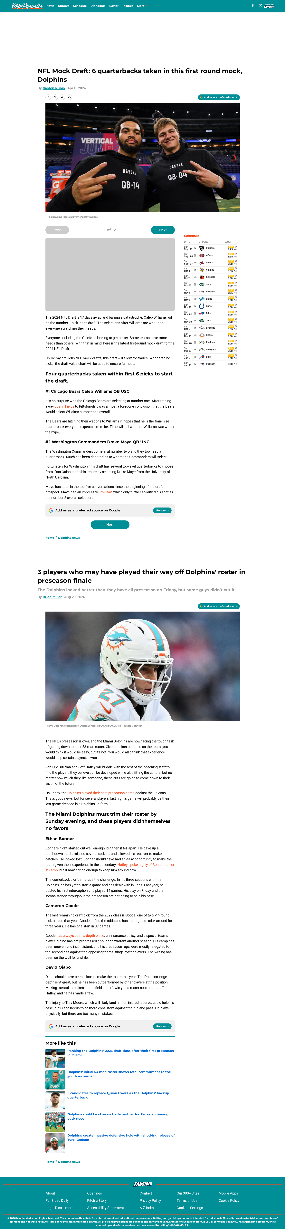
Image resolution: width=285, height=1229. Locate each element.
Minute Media (24, 1218)
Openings (94, 1193)
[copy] (69, 97)
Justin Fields (64, 406)
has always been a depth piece (80, 936)
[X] (260, 5)
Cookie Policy (229, 1200)
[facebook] (253, 5)
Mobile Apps (228, 1193)
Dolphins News (69, 537)
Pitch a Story (97, 1200)
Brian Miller (52, 597)
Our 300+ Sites (188, 1193)
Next (163, 230)
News (50, 6)
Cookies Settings (190, 1208)
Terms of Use (187, 1200)
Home (49, 537)
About (50, 1193)
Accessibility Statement (105, 1208)
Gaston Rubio (54, 88)
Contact (146, 1193)
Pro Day (106, 492)
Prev (57, 230)
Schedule (80, 6)
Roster (114, 6)
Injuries (127, 6)
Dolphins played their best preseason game (101, 793)
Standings (98, 6)
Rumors (63, 6)
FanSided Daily (57, 1200)
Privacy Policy (150, 1200)
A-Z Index (147, 1208)
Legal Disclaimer (58, 1208)
